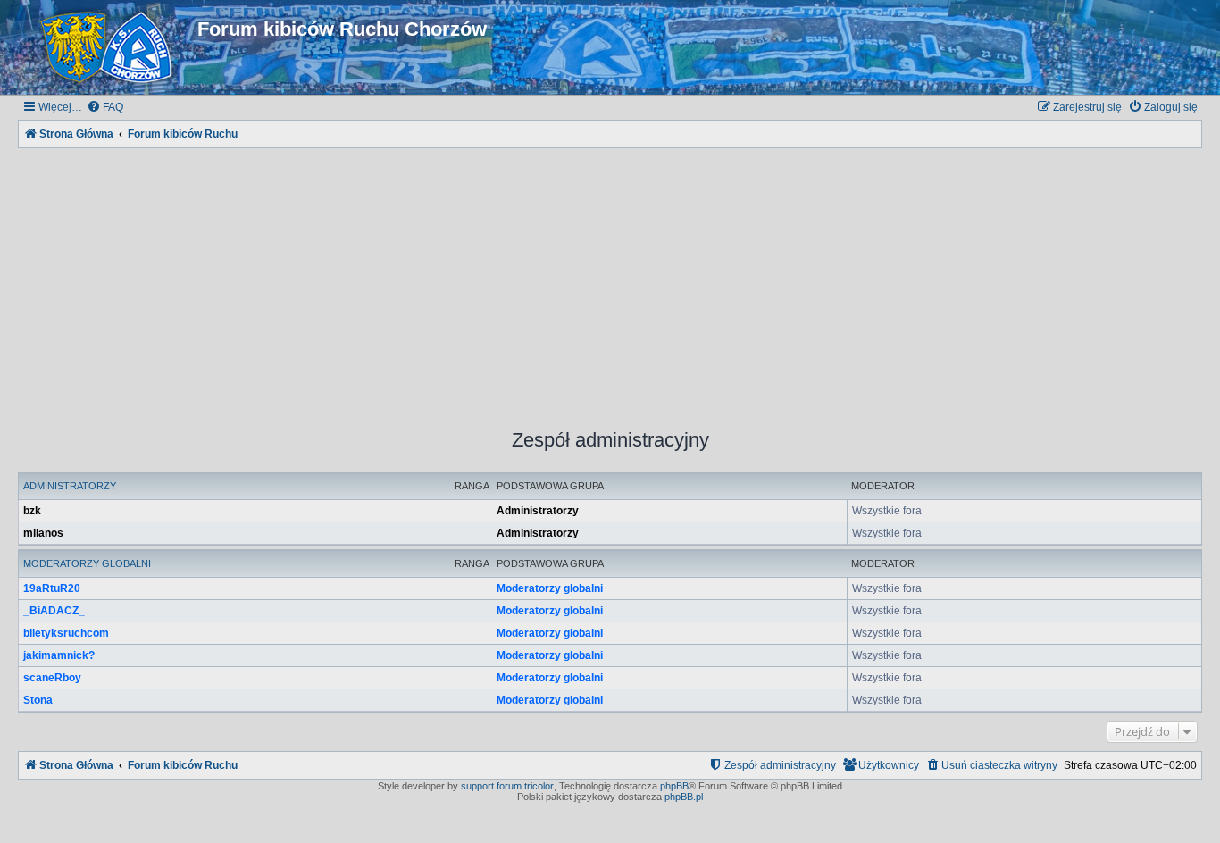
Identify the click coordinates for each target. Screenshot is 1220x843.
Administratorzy (69, 485)
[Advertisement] (610, 277)
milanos (43, 533)
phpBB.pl (683, 796)
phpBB (674, 785)
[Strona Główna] (109, 47)
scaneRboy (52, 678)
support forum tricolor (507, 785)
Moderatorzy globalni (87, 563)
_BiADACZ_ (54, 611)
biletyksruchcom (66, 633)
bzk (32, 511)
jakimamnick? (59, 655)
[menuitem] (105, 108)
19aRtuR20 (51, 588)
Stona (38, 700)
